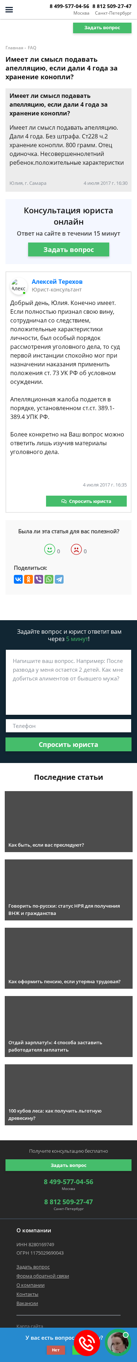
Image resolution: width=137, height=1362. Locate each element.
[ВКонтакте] (18, 579)
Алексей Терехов (57, 282)
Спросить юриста (90, 501)
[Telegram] (59, 579)
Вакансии (27, 1303)
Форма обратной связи (42, 1276)
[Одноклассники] (28, 579)
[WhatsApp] (49, 579)
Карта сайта (29, 1326)
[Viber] (38, 579)
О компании (30, 1285)
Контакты (27, 1294)
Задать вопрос (102, 27)
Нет (56, 1350)
